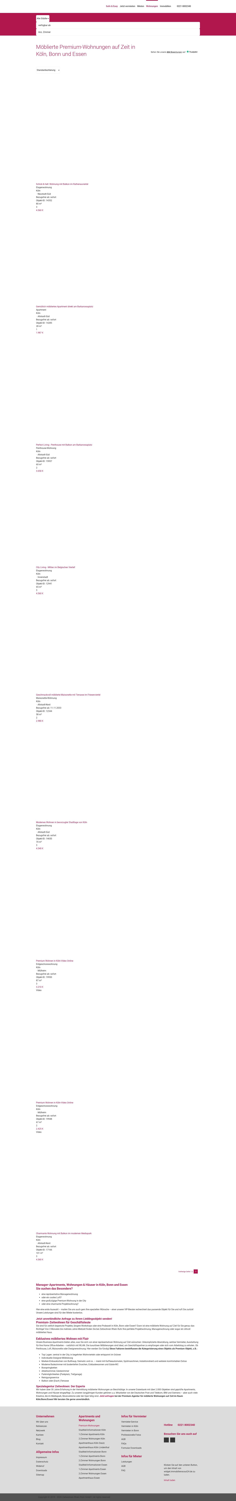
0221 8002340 (186, 1424)
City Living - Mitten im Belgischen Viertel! (55, 567)
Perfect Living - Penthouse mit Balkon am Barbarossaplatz (64, 445)
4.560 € (39, 210)
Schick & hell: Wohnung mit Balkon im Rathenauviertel (62, 184)
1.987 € (39, 332)
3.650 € (39, 471)
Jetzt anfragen (107, 1396)
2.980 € (39, 721)
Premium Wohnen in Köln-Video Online (54, 961)
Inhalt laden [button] (169, 1480)
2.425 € (39, 1128)
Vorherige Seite (184, 1271)
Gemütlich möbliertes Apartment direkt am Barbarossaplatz (64, 306)
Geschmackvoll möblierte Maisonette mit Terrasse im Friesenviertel (68, 694)
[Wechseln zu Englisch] (198, 5)
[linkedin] (172, 1440)
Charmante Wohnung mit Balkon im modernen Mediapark (64, 1233)
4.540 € (39, 848)
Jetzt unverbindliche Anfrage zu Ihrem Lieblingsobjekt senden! (74, 1318)
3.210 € (39, 987)
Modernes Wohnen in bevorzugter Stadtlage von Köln (61, 822)
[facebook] (166, 1440)
